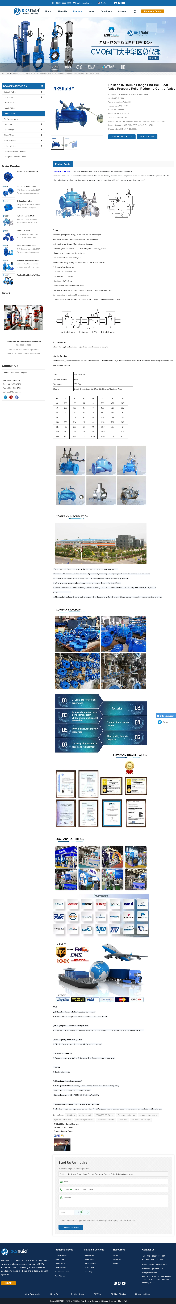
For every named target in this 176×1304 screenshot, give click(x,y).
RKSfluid (97, 1294)
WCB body (71, 1115)
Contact (122, 11)
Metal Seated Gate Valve (26, 245)
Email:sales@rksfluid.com (152, 1269)
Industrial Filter (10, 146)
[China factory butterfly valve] (88, 44)
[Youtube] (123, 3)
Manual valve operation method (23, 342)
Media (115, 1264)
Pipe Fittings (9, 130)
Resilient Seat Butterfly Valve (28, 275)
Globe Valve (9, 135)
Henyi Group (55, 1294)
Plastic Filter (89, 1268)
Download (117, 1259)
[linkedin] (115, 3)
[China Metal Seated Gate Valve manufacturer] (8, 250)
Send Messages (70, 1227)
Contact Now (147, 137)
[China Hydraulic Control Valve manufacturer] (8, 221)
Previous (3, 323)
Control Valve (25, 73)
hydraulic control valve (62, 1120)
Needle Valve (9, 108)
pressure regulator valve (84, 1120)
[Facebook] (119, 3)
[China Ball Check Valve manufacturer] (8, 235)
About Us (62, 11)
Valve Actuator (10, 140)
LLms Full (122, 1301)
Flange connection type (126, 1115)
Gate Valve (8, 97)
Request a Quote (152, 11)
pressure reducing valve (148, 1115)
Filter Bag (88, 1272)
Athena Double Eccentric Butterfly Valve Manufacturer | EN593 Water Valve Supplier (29, 172)
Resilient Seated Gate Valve (28, 260)
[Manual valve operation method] (23, 317)
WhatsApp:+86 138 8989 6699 (154, 1265)
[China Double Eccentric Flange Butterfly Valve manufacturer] (8, 191)
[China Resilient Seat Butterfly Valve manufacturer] (8, 280)
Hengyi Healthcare (143, 1294)
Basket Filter (89, 1259)
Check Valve (9, 103)
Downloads (106, 11)
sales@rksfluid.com (84, 3)
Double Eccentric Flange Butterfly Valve (29, 186)
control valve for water (106, 1120)
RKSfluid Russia (77, 1294)
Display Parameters (122, 137)
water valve (123, 1120)
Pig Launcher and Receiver (15, 151)
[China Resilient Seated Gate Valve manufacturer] (8, 265)
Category (14, 73)
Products (77, 11)
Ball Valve (8, 124)
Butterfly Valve (10, 92)
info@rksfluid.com (149, 1273)
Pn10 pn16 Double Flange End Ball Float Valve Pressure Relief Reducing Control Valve (100, 1174)
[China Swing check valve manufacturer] (8, 206)
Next (44, 323)
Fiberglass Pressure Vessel (15, 157)
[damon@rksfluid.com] (58, 1135)
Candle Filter (89, 1255)
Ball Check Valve (23, 231)
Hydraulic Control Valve (26, 216)
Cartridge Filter (90, 1264)
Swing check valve (24, 201)
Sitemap (104, 1301)
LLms (113, 1301)
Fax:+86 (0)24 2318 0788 (152, 1259)
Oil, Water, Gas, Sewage (141, 1120)
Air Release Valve (11, 119)
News (91, 11)
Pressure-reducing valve (61, 171)
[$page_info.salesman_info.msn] (55, 1135)
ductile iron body (85, 1115)
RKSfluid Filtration (118, 1294)
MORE (8, 1283)
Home (48, 11)
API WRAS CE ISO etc (104, 1115)
